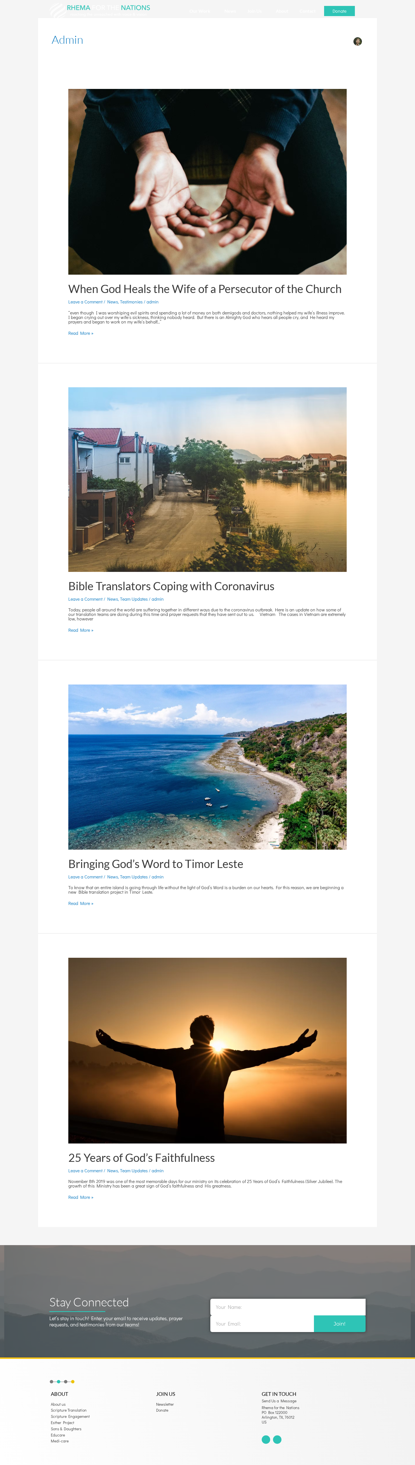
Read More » (80, 333)
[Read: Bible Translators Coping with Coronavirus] (207, 479)
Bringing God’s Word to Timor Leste (155, 864)
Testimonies (131, 302)
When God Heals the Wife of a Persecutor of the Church (205, 289)
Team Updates (134, 599)
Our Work (199, 11)
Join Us (254, 11)
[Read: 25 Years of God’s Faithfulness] (207, 1050)
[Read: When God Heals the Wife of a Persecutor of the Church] (207, 181)
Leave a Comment (85, 302)
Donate (339, 11)
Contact (308, 11)
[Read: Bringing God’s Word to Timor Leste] (207, 766)
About (282, 11)
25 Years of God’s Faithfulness (141, 1157)
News (230, 11)
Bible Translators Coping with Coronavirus (171, 586)
